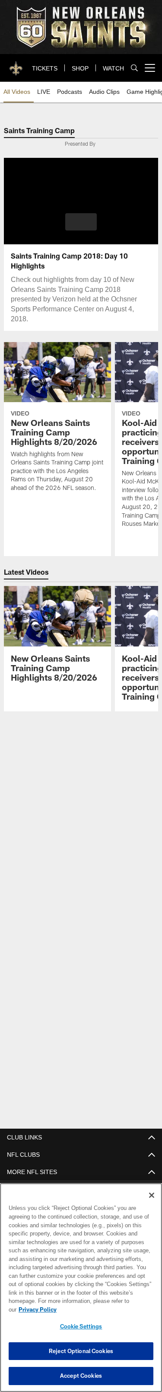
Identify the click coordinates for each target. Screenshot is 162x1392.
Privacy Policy (104, 1309)
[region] (81, 1292)
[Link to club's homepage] (16, 64)
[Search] (134, 68)
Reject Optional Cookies (81, 1350)
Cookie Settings (81, 1326)
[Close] (151, 1203)
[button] (81, 221)
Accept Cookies (81, 1375)
